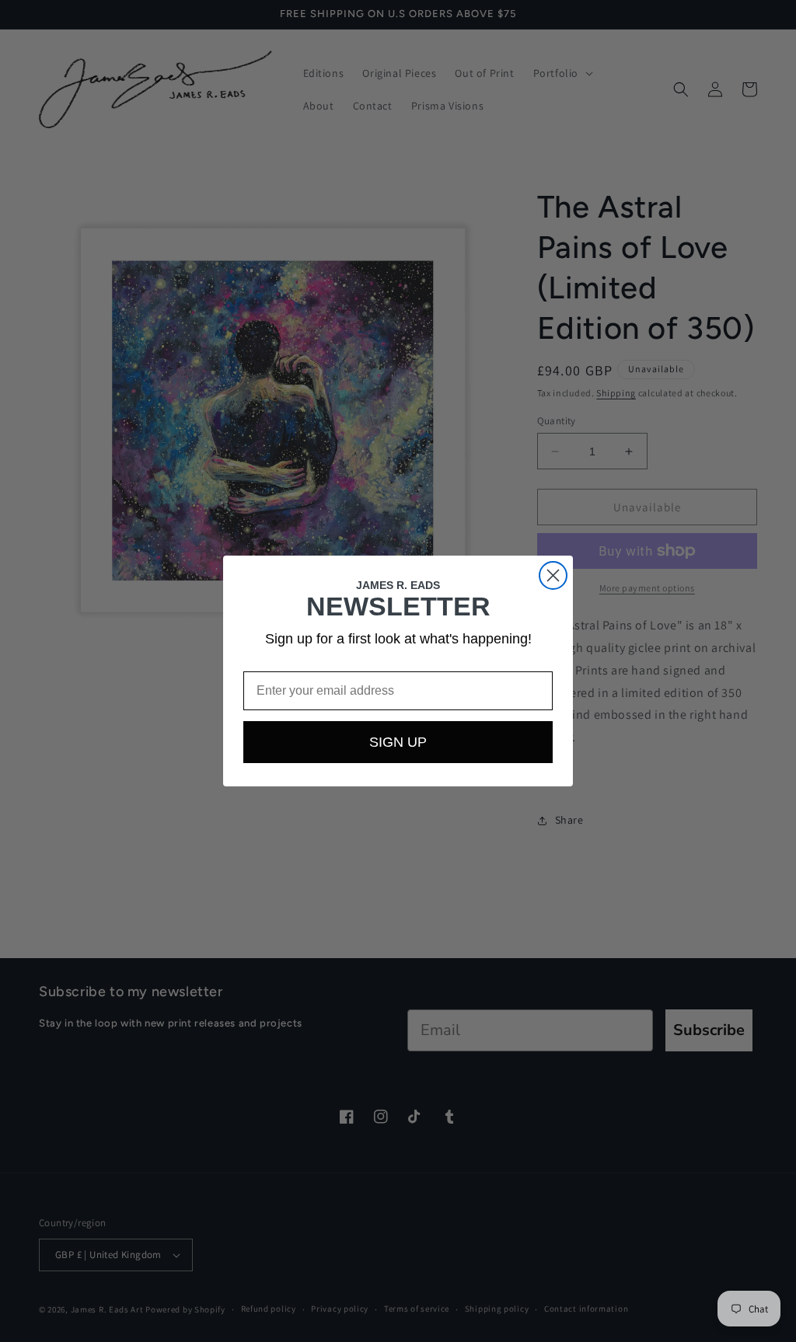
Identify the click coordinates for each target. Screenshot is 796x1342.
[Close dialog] (553, 575)
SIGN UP (398, 742)
